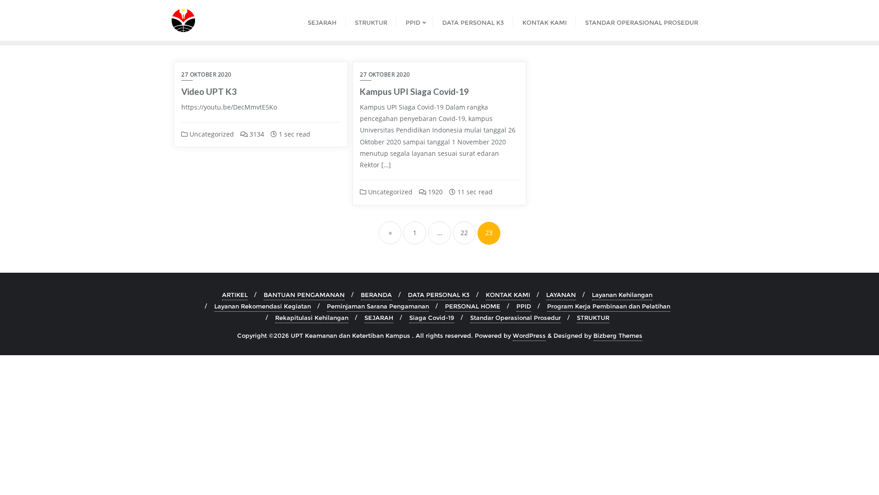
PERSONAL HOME (472, 306)
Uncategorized (211, 134)
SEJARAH (378, 317)
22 (464, 232)
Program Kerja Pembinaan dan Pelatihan (608, 306)
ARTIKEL (235, 294)
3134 (256, 134)
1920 (434, 191)
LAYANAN (561, 294)
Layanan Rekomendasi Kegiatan (262, 306)
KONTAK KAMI (508, 294)
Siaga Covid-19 (431, 317)
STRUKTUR (593, 317)
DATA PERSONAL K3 (439, 294)
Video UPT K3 (209, 91)
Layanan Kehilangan (622, 294)
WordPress (529, 335)
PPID (523, 306)
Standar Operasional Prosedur (515, 317)
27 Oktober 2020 (206, 74)
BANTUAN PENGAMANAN (304, 294)
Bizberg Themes (617, 335)
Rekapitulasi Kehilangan (311, 317)
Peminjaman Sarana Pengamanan (378, 306)
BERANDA (376, 294)
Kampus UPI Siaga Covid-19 (414, 91)
